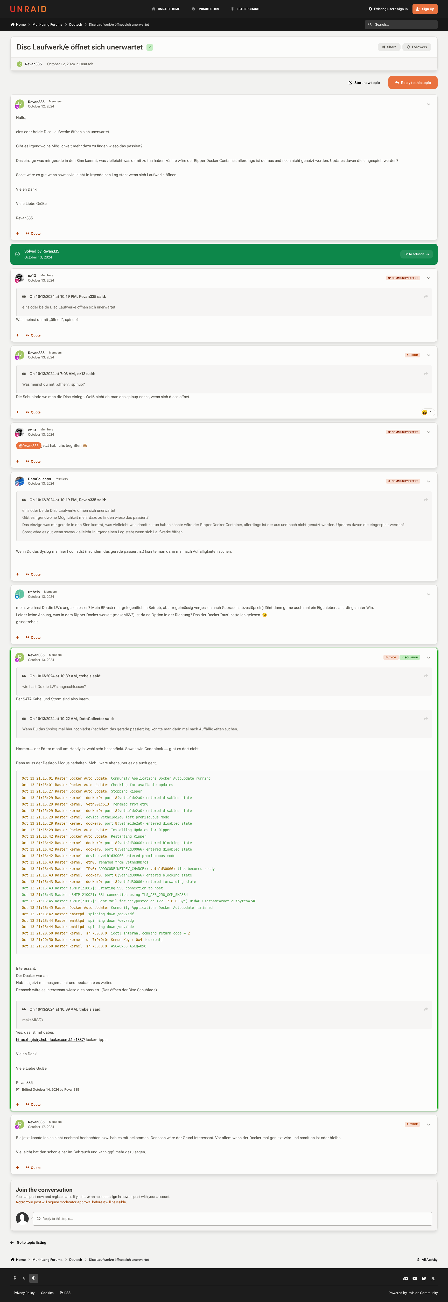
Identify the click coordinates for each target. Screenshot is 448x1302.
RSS (67, 1293)
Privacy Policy (24, 1293)
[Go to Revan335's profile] (19, 64)
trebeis (34, 592)
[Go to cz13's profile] (19, 277)
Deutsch (86, 64)
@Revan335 (29, 446)
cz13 (32, 276)
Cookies (47, 1293)
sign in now (119, 1197)
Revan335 (33, 64)
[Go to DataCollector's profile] (19, 481)
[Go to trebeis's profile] (19, 594)
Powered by (413, 1293)
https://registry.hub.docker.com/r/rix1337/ (50, 1039)
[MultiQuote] (18, 233)
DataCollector (39, 479)
